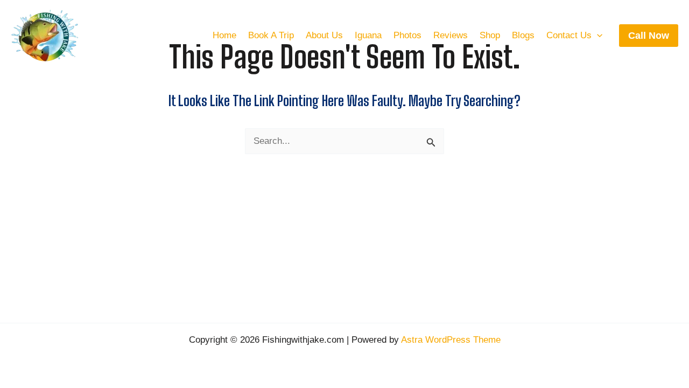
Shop (490, 35)
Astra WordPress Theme (451, 340)
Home (224, 35)
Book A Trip (271, 35)
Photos (407, 35)
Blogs (523, 35)
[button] (597, 35)
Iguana (368, 35)
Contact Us (569, 35)
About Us (324, 35)
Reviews (450, 35)
